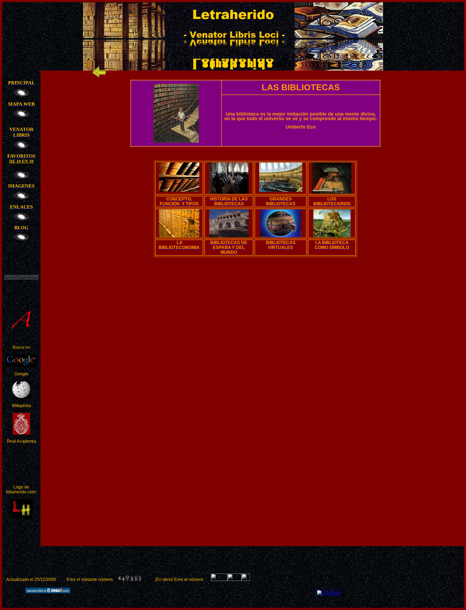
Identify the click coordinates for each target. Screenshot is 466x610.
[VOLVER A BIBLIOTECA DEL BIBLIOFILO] (99, 77)
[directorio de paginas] (246, 579)
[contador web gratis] (235, 579)
